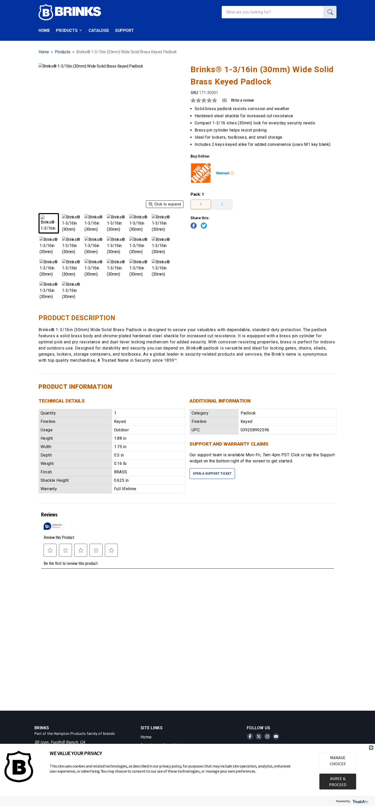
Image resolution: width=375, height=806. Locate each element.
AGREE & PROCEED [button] (337, 781)
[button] (371, 747)
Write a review (242, 100)
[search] (330, 12)
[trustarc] (360, 801)
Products (66, 30)
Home (44, 30)
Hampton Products (70, 734)
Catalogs (99, 30)
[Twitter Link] (204, 226)
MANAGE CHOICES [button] (338, 760)
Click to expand (167, 204)
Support (124, 30)
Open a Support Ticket (212, 473)
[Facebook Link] (194, 226)
